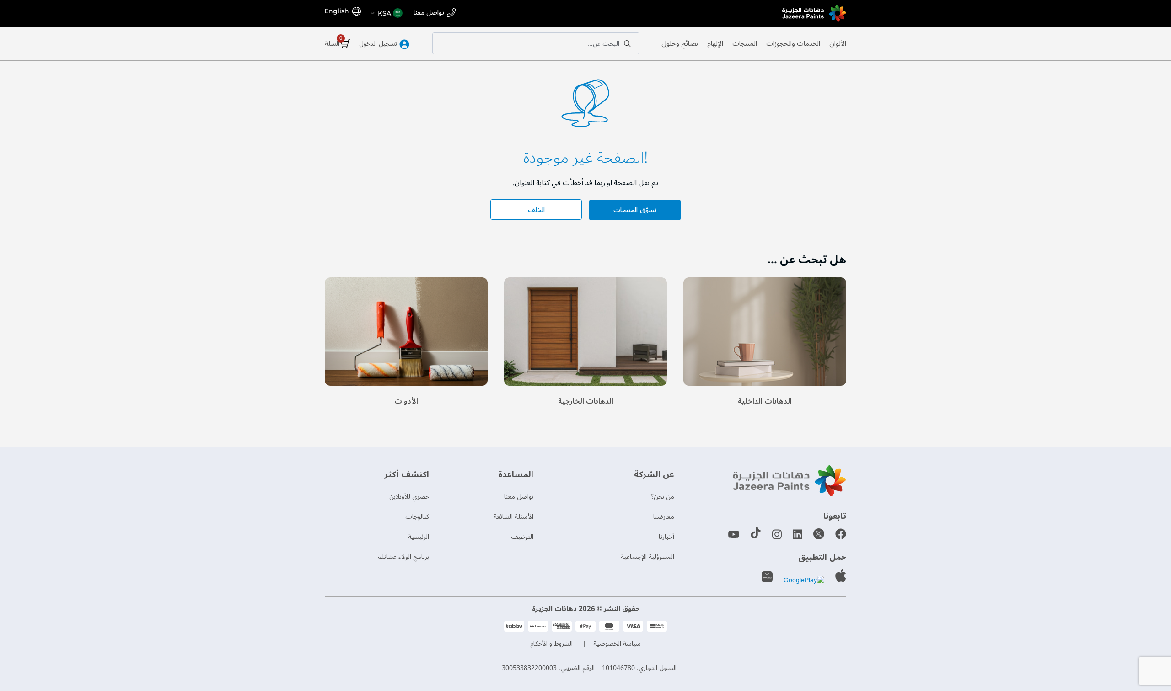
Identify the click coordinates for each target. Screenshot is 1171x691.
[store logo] (814, 13)
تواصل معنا (429, 13)
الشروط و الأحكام (551, 643)
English (336, 11)
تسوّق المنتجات (634, 210)
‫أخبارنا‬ (666, 536)
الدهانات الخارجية (585, 401)
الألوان (837, 43)
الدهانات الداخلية (765, 401)
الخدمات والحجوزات (793, 43)
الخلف (536, 210)
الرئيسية (418, 536)
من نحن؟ (662, 496)
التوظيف (522, 536)
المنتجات (744, 43)
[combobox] (535, 43)
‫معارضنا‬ (663, 516)
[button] (386, 13)
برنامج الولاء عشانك (403, 556)
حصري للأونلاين (409, 496)
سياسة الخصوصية (617, 643)
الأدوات (406, 401)
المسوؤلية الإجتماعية (647, 556)
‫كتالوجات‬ (417, 516)
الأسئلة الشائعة (513, 516)
